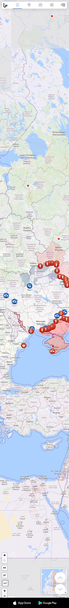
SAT (5, 583)
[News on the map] (7, 5)
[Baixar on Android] (47, 603)
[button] (60, 319)
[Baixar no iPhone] (22, 603)
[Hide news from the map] (4, 575)
